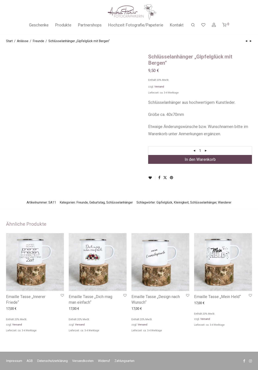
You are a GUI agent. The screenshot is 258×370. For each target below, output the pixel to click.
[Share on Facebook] (159, 178)
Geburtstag (97, 202)
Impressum (14, 361)
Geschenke (39, 25)
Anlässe (22, 41)
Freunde (38, 41)
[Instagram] (250, 361)
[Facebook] (244, 361)
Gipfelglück (164, 202)
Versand (159, 86)
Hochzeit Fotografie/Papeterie (135, 25)
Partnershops (90, 25)
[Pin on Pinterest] (172, 178)
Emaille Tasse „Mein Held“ (217, 296)
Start (9, 41)
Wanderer (224, 202)
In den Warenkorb (200, 159)
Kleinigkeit (181, 202)
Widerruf (104, 361)
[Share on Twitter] (165, 178)
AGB (30, 361)
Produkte (63, 25)
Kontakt (177, 25)
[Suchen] (193, 25)
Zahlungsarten (124, 361)
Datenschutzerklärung (52, 361)
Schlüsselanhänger (119, 202)
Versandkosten (83, 361)
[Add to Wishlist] (151, 178)
